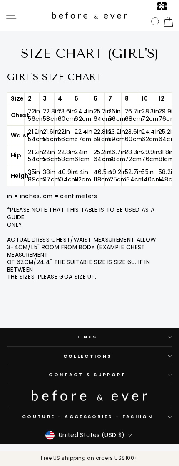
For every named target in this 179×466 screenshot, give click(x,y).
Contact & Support (87, 374)
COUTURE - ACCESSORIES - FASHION (87, 416)
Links (87, 337)
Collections (87, 356)
